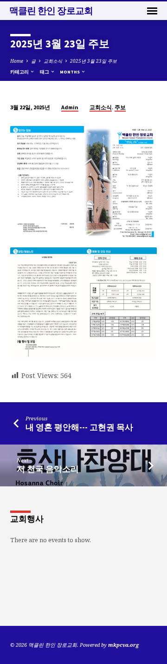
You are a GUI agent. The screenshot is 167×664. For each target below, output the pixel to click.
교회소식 (53, 61)
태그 (45, 72)
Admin (69, 107)
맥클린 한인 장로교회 (51, 11)
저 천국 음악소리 (48, 469)
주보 (120, 107)
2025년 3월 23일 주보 (93, 61)
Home (16, 61)
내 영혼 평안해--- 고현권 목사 (79, 427)
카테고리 (20, 72)
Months (70, 72)
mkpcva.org (123, 644)
